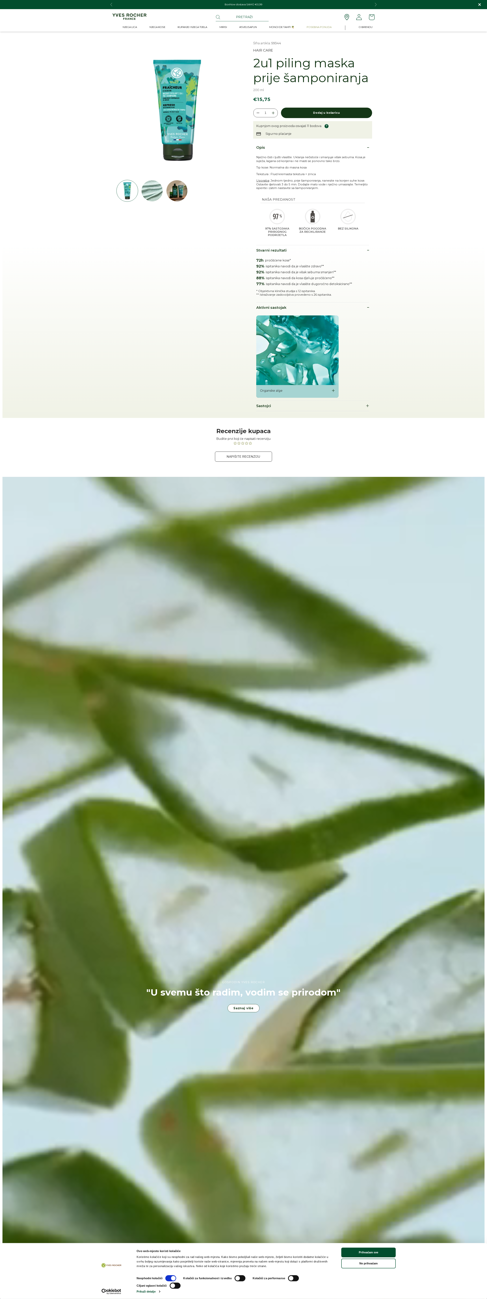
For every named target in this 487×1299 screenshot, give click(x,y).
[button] (130, 28)
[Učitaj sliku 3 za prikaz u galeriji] (177, 191)
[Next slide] (376, 4)
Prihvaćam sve (368, 1252)
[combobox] (242, 17)
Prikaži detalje (146, 1291)
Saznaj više (243, 1008)
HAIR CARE (263, 50)
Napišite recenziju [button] (243, 456)
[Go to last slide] (111, 4)
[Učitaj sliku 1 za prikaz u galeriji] (127, 191)
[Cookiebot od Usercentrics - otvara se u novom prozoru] (111, 1291)
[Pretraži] (218, 17)
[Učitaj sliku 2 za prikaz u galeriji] (152, 191)
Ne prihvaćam (368, 1263)
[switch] (240, 1278)
